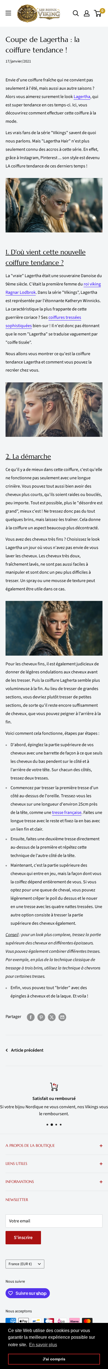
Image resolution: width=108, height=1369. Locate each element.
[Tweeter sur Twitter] (52, 1017)
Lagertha (82, 97)
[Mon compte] (86, 13)
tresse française (66, 812)
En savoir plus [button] (43, 1344)
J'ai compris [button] (54, 1359)
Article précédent (27, 1050)
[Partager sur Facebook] (31, 1017)
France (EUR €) (20, 1264)
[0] (97, 13)
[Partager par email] (62, 1017)
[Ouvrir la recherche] (76, 13)
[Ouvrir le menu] (8, 13)
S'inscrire (23, 1237)
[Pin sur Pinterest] (41, 1017)
